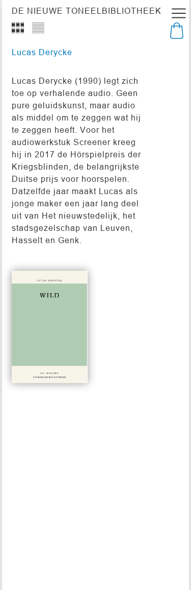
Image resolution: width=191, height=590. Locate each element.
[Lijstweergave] (38, 28)
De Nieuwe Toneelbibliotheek (86, 10)
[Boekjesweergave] (18, 28)
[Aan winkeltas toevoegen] (68, 357)
